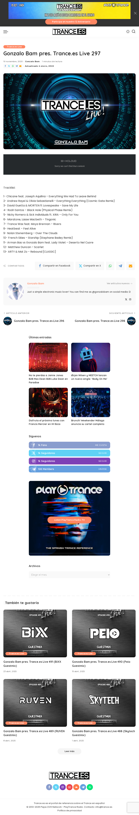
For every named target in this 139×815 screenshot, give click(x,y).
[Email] (20, 66)
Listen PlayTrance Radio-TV (69, 520)
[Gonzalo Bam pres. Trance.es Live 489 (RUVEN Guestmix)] (35, 703)
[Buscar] (134, 31)
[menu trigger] (6, 31)
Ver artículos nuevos (118, 283)
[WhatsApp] (13, 66)
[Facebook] (5, 66)
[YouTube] (69, 787)
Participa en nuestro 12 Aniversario (71, 21)
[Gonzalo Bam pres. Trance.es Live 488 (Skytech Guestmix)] (104, 703)
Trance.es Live (14, 46)
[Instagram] (130, 299)
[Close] (135, 13)
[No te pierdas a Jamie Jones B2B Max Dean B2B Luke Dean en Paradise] (48, 357)
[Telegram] (16, 66)
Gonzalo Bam (32, 61)
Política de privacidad (69, 810)
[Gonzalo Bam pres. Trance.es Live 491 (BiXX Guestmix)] (35, 633)
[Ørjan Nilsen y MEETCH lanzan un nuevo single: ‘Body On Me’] (90, 357)
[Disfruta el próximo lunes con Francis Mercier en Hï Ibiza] (48, 402)
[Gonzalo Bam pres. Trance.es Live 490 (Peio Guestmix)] (104, 633)
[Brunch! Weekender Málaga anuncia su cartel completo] (90, 402)
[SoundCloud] (76, 787)
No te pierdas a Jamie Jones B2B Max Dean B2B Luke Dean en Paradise (48, 379)
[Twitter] (9, 66)
